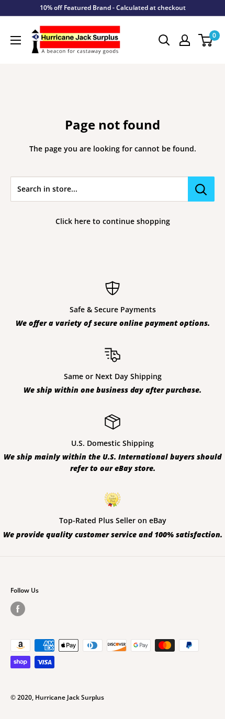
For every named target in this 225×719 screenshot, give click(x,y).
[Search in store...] (201, 189)
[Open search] (164, 40)
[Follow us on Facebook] (17, 609)
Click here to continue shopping (112, 221)
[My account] (184, 40)
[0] (205, 40)
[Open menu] (15, 40)
